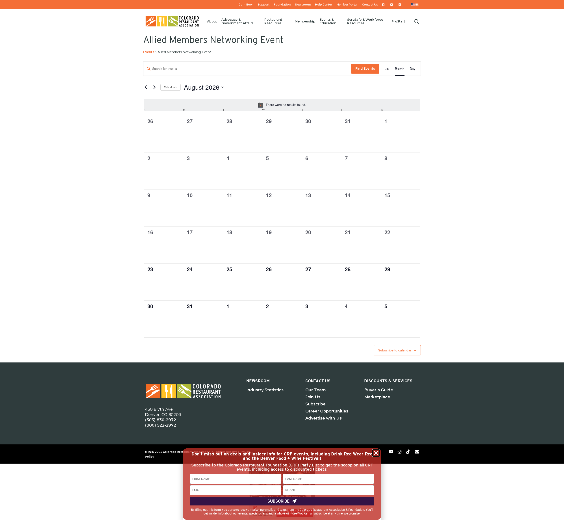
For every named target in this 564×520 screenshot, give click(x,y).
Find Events (365, 69)
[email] (417, 451)
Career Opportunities (326, 411)
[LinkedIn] (400, 4)
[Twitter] (392, 4)
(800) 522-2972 (160, 425)
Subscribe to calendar (394, 350)
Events (148, 52)
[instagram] (399, 451)
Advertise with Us (323, 418)
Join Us (312, 397)
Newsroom (258, 381)
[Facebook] (384, 4)
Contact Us (317, 381)
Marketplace (377, 397)
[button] (376, 453)
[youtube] (391, 451)
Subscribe (315, 404)
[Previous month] (145, 87)
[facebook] (382, 451)
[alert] (282, 105)
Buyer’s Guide (378, 390)
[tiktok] (408, 451)
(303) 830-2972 (160, 420)
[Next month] (154, 87)
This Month (170, 87)
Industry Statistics (265, 390)
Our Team (315, 390)
